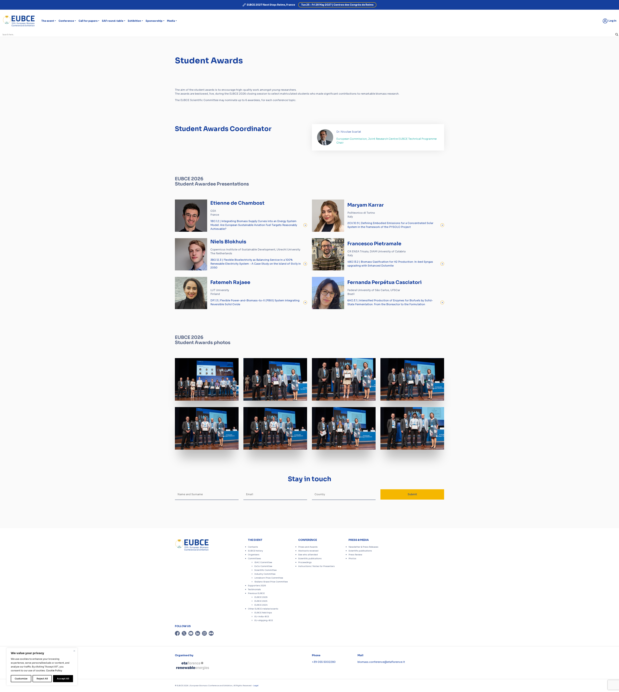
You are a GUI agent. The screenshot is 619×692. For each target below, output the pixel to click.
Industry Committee (264, 574)
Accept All (63, 678)
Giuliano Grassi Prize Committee (271, 581)
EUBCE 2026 (261, 597)
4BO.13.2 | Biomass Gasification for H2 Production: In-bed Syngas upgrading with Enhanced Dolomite (390, 263)
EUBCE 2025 (260, 601)
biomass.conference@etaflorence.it (381, 662)
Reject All (42, 678)
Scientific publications (310, 558)
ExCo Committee (263, 566)
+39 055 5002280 (324, 662)
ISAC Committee (263, 562)
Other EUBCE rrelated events (263, 609)
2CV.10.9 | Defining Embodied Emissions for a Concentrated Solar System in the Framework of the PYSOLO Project (390, 225)
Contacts (253, 547)
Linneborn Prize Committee (268, 578)
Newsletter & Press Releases (363, 547)
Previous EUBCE (256, 593)
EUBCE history (255, 551)
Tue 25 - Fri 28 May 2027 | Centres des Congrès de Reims (337, 4)
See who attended (308, 554)
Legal (255, 685)
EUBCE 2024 (261, 605)
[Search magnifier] (616, 34)
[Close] (74, 651)
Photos (352, 558)
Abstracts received (308, 551)
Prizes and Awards (308, 547)
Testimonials (254, 589)
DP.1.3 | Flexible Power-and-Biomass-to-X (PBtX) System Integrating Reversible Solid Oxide (255, 302)
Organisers (253, 554)
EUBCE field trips (263, 612)
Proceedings (305, 562)
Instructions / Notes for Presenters (316, 566)
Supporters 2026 (257, 585)
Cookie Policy (54, 670)
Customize (21, 678)
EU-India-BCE (261, 616)
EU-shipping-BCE (263, 620)
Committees (254, 558)
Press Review (355, 554)
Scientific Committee (265, 570)
